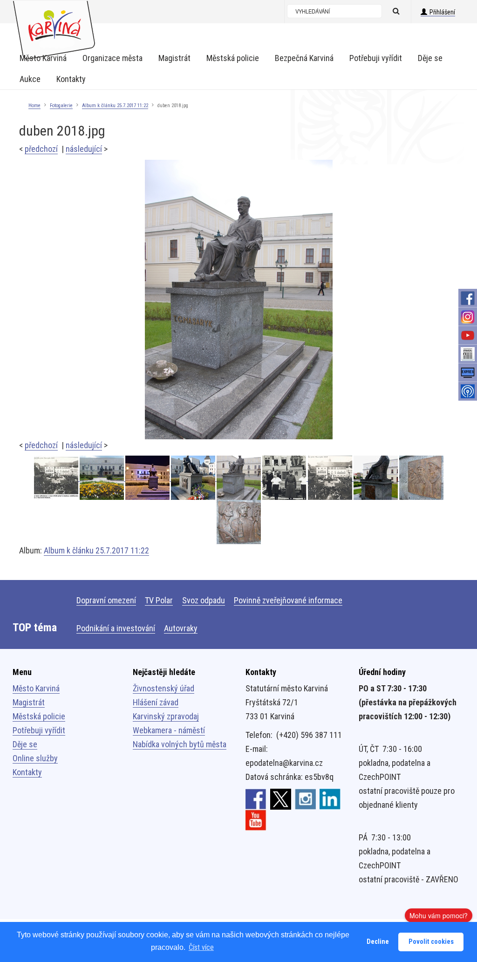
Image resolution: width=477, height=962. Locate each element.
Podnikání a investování (115, 628)
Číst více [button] (201, 947)
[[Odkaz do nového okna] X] (280, 798)
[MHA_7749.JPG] (148, 478)
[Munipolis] (468, 391)
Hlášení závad (155, 702)
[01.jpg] (57, 478)
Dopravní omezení (106, 600)
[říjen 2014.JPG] (194, 478)
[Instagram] (468, 317)
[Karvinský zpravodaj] (468, 354)
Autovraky (181, 628)
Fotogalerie (61, 105)
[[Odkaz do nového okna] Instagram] (305, 798)
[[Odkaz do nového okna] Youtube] (255, 819)
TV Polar (159, 600)
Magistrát (29, 702)
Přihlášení (442, 12)
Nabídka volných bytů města (179, 744)
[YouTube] (468, 335)
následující (84, 149)
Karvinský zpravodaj (166, 716)
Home (34, 105)
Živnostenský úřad (163, 688)
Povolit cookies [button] (431, 942)
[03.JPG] (421, 478)
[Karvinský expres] (468, 373)
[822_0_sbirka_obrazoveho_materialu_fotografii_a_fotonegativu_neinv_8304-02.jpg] (285, 478)
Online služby (35, 758)
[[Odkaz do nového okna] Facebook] (255, 798)
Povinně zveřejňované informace (288, 600)
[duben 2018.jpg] (239, 299)
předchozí (41, 149)
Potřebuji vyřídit (39, 730)
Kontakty (27, 772)
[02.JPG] (239, 522)
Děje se (25, 744)
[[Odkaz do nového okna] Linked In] (330, 798)
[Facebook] (468, 298)
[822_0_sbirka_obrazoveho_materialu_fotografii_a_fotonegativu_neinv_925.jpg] (331, 478)
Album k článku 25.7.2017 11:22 (115, 105)
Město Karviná (36, 688)
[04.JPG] (376, 478)
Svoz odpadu (203, 600)
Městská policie (39, 716)
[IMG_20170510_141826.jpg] (102, 478)
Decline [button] (378, 942)
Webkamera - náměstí (169, 730)
